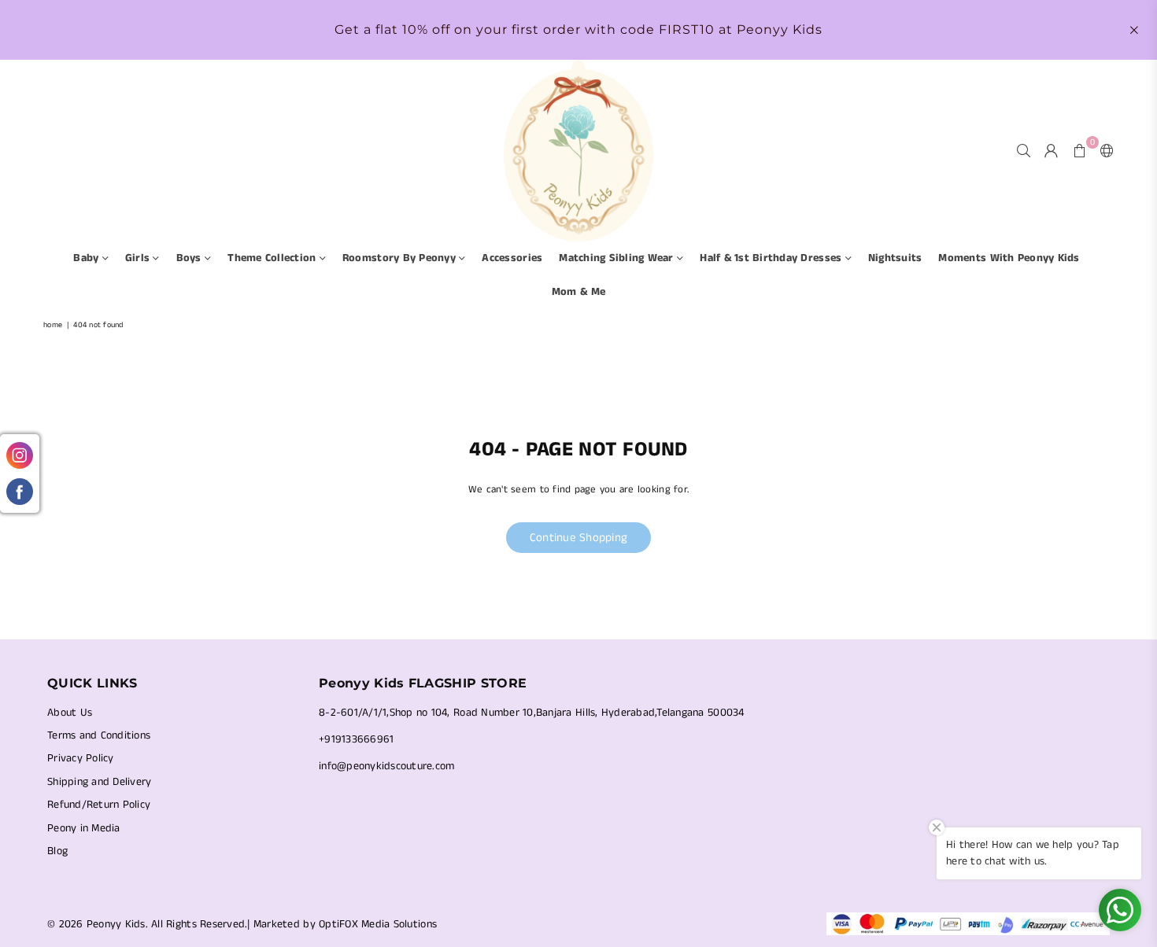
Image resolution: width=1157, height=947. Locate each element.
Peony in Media (83, 828)
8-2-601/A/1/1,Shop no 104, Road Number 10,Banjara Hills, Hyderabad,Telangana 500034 (532, 712)
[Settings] (1103, 150)
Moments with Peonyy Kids (1008, 258)
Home (52, 324)
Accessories (512, 258)
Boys (190, 258)
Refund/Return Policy (98, 805)
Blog (57, 851)
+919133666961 (356, 739)
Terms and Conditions (98, 735)
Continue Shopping (578, 537)
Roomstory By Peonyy (400, 258)
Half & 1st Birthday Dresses (772, 258)
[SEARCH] (1023, 150)
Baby (87, 258)
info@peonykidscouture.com (387, 766)
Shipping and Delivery (99, 782)
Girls (139, 258)
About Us (69, 712)
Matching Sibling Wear (618, 258)
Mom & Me (578, 292)
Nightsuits (895, 258)
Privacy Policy (80, 758)
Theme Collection (273, 258)
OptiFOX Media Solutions (378, 924)
